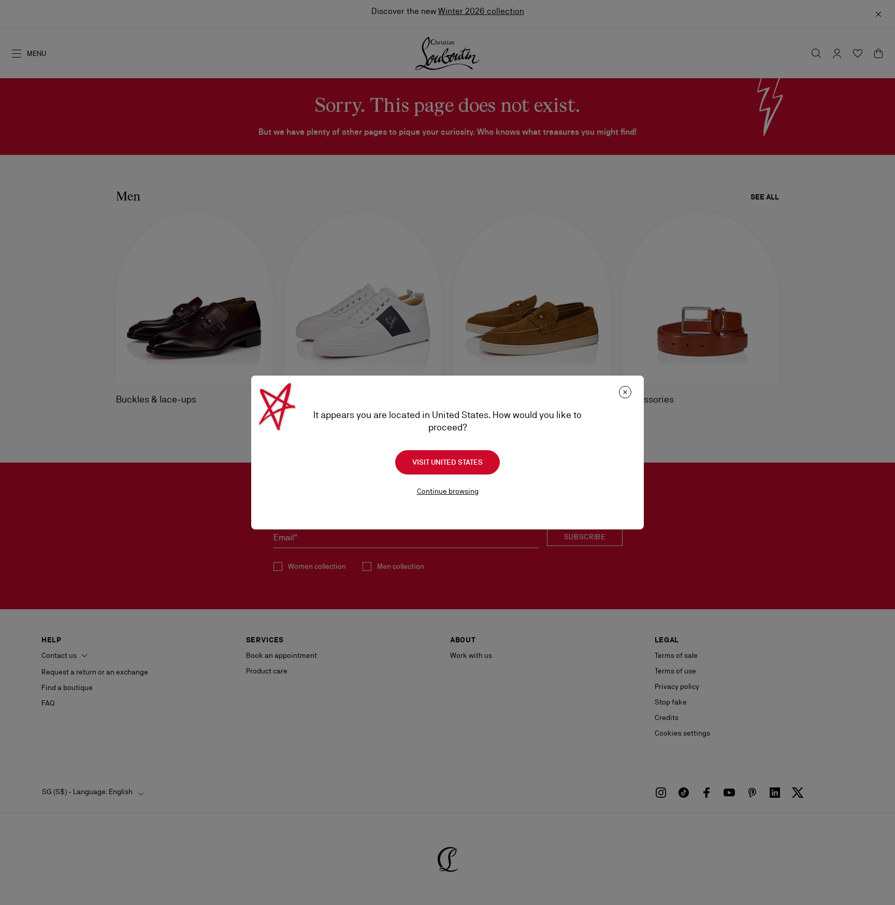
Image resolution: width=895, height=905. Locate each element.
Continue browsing (448, 491)
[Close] (625, 392)
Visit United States (447, 462)
